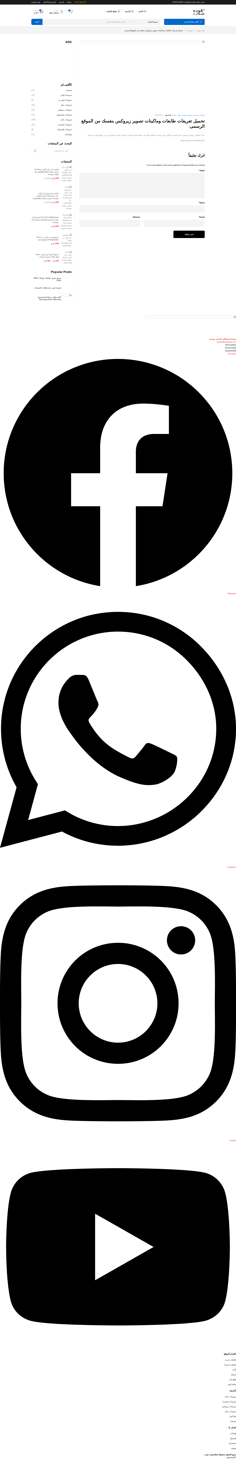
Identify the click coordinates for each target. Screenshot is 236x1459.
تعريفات (189, 30)
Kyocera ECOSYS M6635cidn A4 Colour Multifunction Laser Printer (45, 220)
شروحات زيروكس (193, 115)
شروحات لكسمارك (64, 129)
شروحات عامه (182, 115)
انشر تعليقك (189, 234)
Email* (202, 217)
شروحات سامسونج (64, 115)
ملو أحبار (68, 134)
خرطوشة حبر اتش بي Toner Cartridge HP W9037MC (47, 238)
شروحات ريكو (66, 105)
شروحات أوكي (66, 95)
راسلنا (69, 2)
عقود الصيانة (35, 2)
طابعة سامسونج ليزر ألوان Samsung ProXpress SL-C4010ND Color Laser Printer (46, 196)
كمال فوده (168, 115)
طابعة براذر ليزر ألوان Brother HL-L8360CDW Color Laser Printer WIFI (47, 172)
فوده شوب (200, 30)
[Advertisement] (51, 61)
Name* (202, 203)
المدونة (61, 2)
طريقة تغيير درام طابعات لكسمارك (47, 288)
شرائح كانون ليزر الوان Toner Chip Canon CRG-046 (47, 255)
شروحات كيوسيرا (65, 124)
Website (136, 217)
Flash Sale (79, 2)
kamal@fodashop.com (226, 342)
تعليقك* (202, 170)
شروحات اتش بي (65, 100)
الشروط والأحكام (49, 2)
